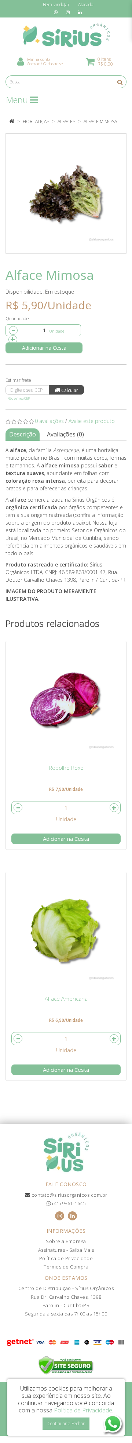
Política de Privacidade (66, 1258)
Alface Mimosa (100, 121)
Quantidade (17, 318)
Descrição (22, 434)
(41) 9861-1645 (68, 1203)
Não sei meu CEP (18, 398)
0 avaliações (49, 420)
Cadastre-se (53, 63)
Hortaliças (36, 121)
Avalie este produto (92, 420)
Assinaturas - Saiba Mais (66, 1250)
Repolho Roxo (66, 767)
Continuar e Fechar (66, 1423)
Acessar (33, 63)
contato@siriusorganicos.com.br (68, 1195)
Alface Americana (66, 998)
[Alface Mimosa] (66, 193)
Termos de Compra (66, 1266)
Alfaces (66, 121)
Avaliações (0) (65, 434)
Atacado (85, 4)
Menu (18, 100)
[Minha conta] (20, 61)
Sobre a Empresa (66, 1241)
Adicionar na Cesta (44, 347)
